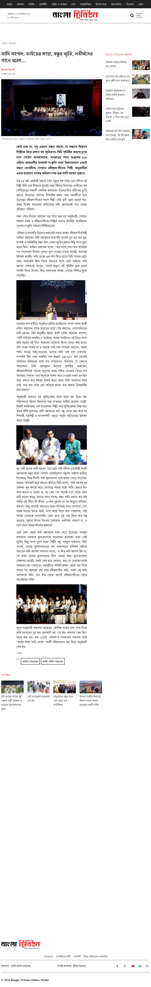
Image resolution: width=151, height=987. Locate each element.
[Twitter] (125, 966)
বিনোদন (130, 4)
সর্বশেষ (20, 4)
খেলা (140, 4)
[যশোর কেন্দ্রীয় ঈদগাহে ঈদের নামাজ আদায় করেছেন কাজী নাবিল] (90, 696)
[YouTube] (133, 966)
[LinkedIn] (140, 966)
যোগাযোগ (48, 956)
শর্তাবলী (77, 956)
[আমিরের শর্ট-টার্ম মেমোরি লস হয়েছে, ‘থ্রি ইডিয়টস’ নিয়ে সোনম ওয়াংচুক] (128, 136)
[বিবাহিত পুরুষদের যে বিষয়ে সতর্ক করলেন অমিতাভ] (128, 97)
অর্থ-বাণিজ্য (116, 4)
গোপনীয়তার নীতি (63, 956)
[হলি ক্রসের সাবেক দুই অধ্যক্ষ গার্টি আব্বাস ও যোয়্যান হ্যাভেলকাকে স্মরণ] (12, 696)
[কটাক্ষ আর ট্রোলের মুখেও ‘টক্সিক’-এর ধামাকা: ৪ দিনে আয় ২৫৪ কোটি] (128, 117)
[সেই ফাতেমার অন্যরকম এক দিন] (38, 696)
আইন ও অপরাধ (59, 4)
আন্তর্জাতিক (85, 4)
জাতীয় (31, 4)
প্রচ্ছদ (9, 4)
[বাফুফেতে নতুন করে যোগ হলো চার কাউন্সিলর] (64, 696)
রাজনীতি (43, 4)
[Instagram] (147, 966)
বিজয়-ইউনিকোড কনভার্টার (95, 956)
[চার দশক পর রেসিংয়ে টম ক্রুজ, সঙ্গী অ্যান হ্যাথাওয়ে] (128, 80)
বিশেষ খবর (101, 4)
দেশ (73, 4)
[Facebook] (117, 966)
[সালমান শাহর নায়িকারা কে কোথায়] (128, 66)
